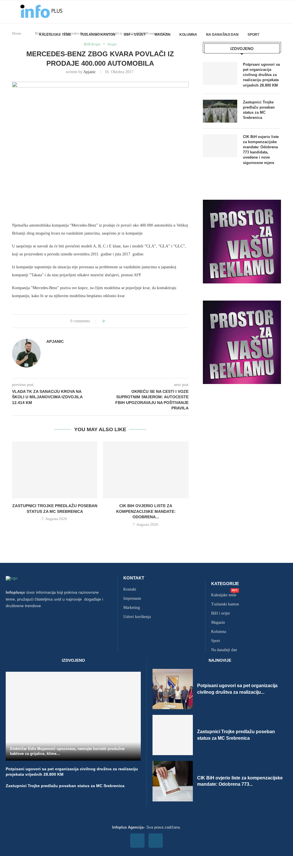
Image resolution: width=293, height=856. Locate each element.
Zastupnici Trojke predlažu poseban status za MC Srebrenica (259, 110)
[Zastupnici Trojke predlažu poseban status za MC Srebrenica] (54, 469)
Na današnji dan (222, 35)
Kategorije (225, 583)
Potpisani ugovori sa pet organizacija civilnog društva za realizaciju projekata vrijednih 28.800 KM (261, 74)
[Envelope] (156, 840)
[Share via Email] (130, 321)
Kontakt (133, 578)
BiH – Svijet (135, 35)
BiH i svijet (220, 613)
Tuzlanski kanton (225, 604)
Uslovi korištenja (137, 617)
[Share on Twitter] (119, 321)
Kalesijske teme (55, 35)
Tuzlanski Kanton (97, 35)
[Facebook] (137, 840)
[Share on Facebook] (114, 321)
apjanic (89, 72)
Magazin (163, 35)
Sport (253, 35)
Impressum (132, 599)
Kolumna (188, 35)
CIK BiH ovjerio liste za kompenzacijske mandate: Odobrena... (146, 511)
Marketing (131, 608)
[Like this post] (107, 321)
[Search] (278, 34)
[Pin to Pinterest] (125, 321)
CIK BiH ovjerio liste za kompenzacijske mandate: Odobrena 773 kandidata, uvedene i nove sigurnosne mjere (261, 150)
